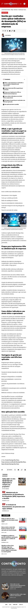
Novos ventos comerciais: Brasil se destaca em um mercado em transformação (9, 528)
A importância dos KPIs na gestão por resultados (13, 89)
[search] (18, 4)
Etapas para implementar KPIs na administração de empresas (12, 93)
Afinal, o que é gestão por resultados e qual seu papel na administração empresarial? (13, 84)
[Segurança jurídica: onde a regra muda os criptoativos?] (5, 596)
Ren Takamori (8, 35)
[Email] (10, 31)
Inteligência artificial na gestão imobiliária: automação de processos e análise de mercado (9, 538)
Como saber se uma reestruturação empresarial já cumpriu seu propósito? (8, 483)
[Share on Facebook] (5, 31)
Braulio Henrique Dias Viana (12, 460)
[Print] (14, 31)
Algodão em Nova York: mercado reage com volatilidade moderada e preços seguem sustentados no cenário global (9, 548)
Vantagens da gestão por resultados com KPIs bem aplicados (14, 101)
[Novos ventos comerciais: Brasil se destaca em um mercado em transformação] (23, 528)
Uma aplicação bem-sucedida (11, 104)
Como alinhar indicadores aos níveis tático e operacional (12, 97)
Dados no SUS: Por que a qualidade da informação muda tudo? (9, 520)
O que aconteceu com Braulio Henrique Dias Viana (13, 462)
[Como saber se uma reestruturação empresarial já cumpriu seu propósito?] (22, 481)
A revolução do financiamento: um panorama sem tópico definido (13, 507)
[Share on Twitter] (7, 31)
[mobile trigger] (2, 3)
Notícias (4, 12)
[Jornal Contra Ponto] (10, 3)
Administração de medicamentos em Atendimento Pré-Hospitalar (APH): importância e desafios (13, 495)
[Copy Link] (12, 31)
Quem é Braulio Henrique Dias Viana (10, 464)
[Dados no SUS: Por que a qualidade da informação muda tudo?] (23, 520)
